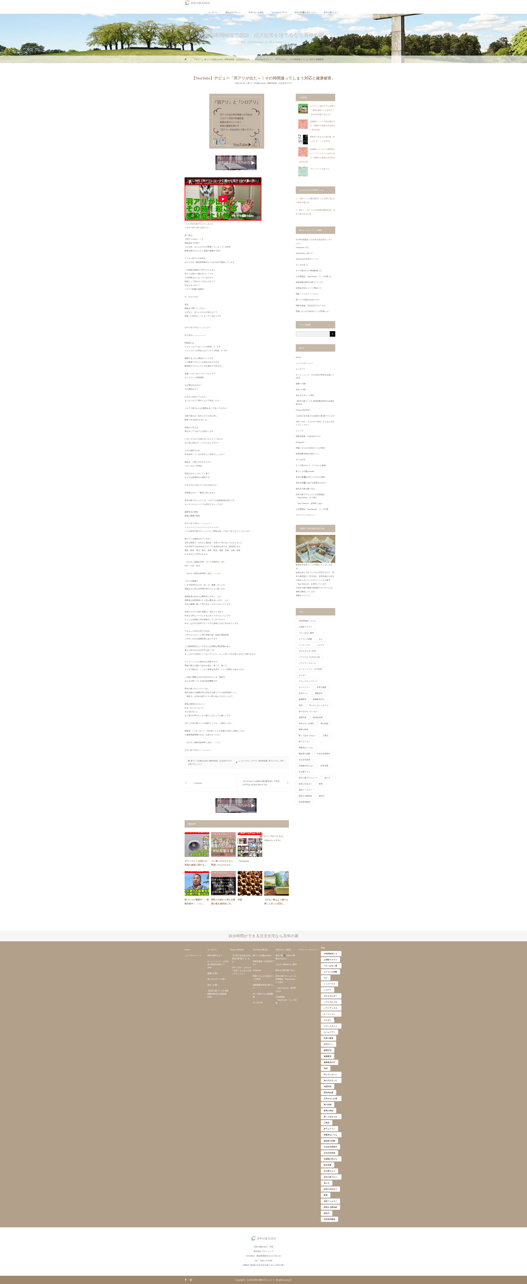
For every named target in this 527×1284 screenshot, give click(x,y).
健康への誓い (301, 383)
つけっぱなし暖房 (306, 633)
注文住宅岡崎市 (323, 754)
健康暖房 (302, 699)
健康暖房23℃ (319, 699)
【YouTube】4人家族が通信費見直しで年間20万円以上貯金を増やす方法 (260, 783)
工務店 (325, 735)
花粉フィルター (305, 790)
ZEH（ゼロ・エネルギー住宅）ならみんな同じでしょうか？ (315, 423)
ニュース (299, 430)
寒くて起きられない (307, 735)
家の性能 (324, 723)
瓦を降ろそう (304, 772)
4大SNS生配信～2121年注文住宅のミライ (314, 239)
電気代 (321, 796)
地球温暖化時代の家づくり (307, 282)
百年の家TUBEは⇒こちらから (198, 327)
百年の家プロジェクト (308, 778)
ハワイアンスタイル (307, 663)
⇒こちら (217, 573)
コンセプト (213, 12)
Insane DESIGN (302, 410)
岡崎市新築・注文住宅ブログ (279, 83)
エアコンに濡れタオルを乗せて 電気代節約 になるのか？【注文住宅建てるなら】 (322, 110)
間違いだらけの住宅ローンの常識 (310, 311)
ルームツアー (304, 687)
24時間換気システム (307, 621)
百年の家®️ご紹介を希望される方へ (311, 483)
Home (298, 357)
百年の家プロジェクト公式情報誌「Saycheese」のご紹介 (310, 496)
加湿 (300, 705)
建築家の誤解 (304, 754)
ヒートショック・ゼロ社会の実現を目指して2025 (315, 376)
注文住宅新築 (304, 760)
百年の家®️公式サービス (305, 12)
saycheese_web (303, 253)
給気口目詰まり (305, 784)
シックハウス (243, 761)
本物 (240, 899)
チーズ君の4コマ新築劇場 (307, 270)
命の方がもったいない (308, 711)
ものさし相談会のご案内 (286, 964)
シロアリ (253, 761)
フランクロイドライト (308, 681)
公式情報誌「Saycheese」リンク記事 (312, 276)
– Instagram (197, 783)
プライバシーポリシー (305, 515)
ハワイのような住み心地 (309, 657)
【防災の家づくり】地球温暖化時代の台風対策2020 (315, 402)
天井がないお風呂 (306, 723)
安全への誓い (301, 389)
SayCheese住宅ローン (305, 259)
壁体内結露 (262, 761)
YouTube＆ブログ (279, 12)
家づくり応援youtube (256, 83)
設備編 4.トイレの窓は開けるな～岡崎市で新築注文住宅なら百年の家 (322, 125)
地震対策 (302, 717)
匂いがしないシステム (318, 705)
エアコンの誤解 (305, 639)
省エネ (327, 778)
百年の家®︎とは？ (331, 12)
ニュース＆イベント (304, 363)
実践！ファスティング (305, 294)
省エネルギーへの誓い (305, 395)
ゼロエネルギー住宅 (307, 651)
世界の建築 (321, 687)
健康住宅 (319, 693)
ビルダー (302, 675)
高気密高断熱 (304, 802)
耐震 (321, 784)
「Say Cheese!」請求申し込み (309, 503)
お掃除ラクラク (305, 627)
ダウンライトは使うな (319, 169)
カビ (321, 639)
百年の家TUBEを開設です (198, 228)
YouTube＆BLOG (260, 950)
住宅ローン (303, 693)
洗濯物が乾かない (306, 766)
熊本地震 (324, 766)
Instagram (300, 247)
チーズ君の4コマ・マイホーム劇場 (311, 465)
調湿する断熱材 (305, 796)
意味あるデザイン (233, 12)
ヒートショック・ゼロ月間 (310, 669)
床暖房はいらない (306, 747)
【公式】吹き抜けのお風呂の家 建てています (315, 416)
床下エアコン (273, 761)
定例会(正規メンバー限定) (307, 288)
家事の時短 (303, 729)
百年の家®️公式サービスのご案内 (310, 477)
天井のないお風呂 (256, 12)
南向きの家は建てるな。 (306, 489)
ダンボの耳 (300, 265)
